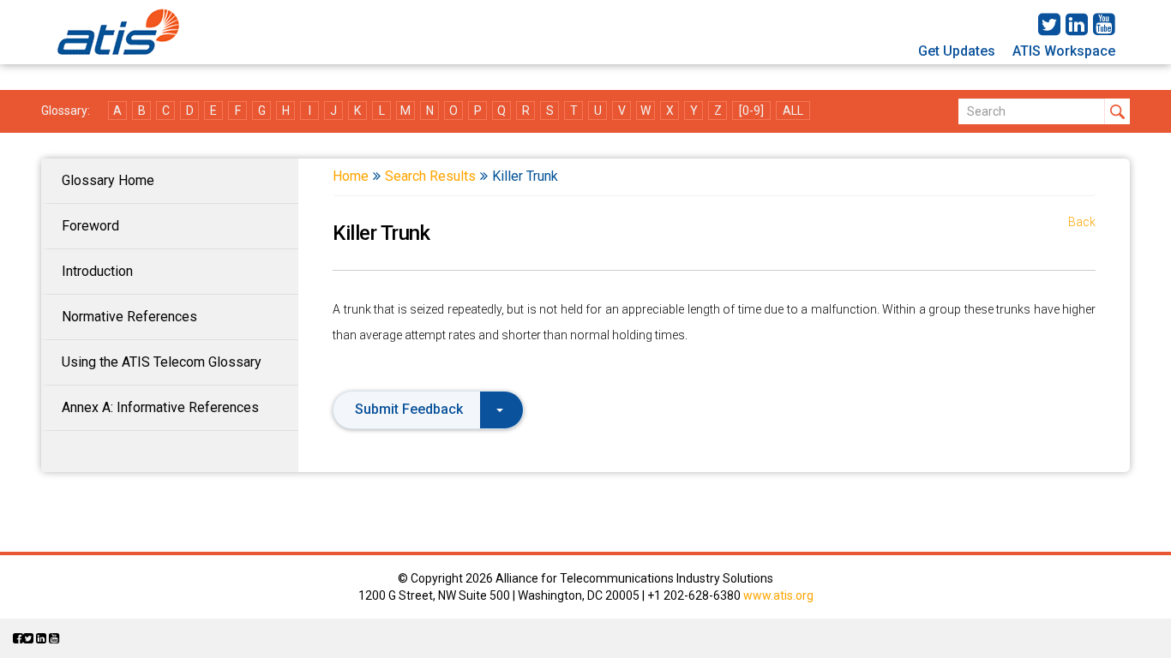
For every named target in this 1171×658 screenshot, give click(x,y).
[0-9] (751, 110)
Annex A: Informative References (160, 407)
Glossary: (65, 110)
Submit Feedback (409, 409)
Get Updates (956, 51)
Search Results (430, 176)
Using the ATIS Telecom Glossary (161, 362)
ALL (793, 110)
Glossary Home (108, 180)
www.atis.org (778, 595)
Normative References (129, 316)
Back (1082, 222)
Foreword (90, 226)
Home (351, 176)
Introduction (97, 271)
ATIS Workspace (1063, 51)
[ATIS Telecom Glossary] (118, 32)
